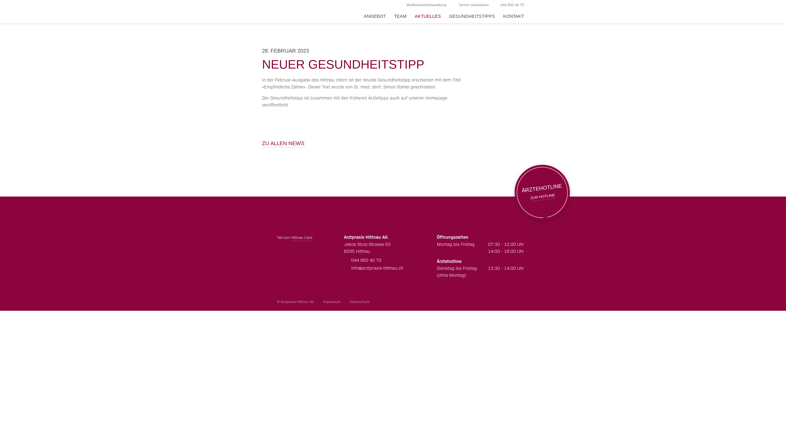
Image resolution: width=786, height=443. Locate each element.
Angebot (375, 16)
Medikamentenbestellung (426, 5)
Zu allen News (283, 143)
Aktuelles (428, 16)
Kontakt (513, 16)
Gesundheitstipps (472, 16)
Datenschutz (359, 302)
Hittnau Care (301, 237)
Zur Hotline (542, 192)
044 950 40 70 (512, 5)
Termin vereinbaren (474, 5)
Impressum (332, 302)
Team (400, 16)
